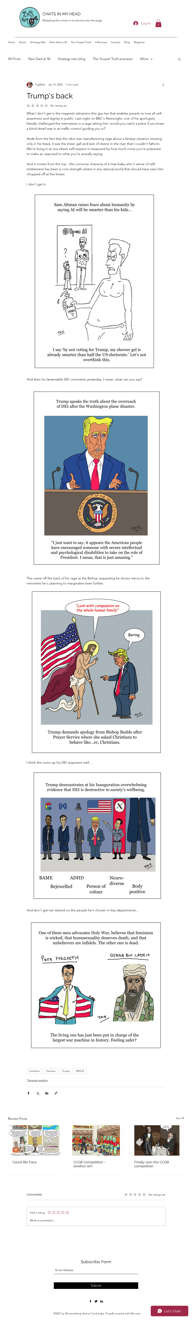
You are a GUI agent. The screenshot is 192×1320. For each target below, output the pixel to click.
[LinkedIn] (102, 1301)
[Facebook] (90, 1301)
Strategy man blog (71, 59)
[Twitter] (96, 1301)
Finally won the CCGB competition (151, 1164)
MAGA (80, 1071)
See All (180, 1118)
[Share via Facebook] (28, 1093)
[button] (158, 23)
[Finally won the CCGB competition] (157, 1140)
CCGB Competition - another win (90, 1164)
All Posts (14, 59)
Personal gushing (37, 1080)
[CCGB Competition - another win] (96, 1140)
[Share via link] (56, 1093)
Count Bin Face (25, 1162)
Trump (66, 1071)
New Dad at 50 (39, 59)
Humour (51, 1071)
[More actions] (163, 84)
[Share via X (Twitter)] (37, 1093)
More (144, 59)
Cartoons (34, 1071)
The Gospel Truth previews (113, 59)
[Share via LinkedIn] (47, 1093)
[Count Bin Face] (35, 1140)
